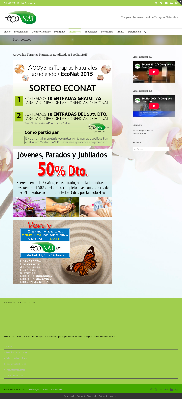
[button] (145, 32)
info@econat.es (28, 3)
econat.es (141, 133)
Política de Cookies (107, 396)
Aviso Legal (69, 396)
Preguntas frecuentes (15, 369)
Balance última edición (16, 358)
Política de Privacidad (86, 396)
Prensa (9, 346)
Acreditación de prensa (16, 352)
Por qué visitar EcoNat (16, 364)
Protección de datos (15, 375)
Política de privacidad (52, 389)
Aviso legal (34, 389)
